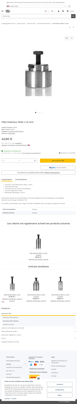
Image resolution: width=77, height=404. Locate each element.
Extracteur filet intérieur (16, 131)
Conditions (54, 373)
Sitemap (53, 376)
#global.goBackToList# (9, 23)
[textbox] (36, 6)
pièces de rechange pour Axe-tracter (13, 328)
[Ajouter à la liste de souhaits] (71, 38)
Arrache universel (8, 324)
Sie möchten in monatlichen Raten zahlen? (38, 173)
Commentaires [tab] (21, 179)
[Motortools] (8, 11)
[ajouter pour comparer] (67, 38)
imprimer (7, 398)
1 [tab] (35, 112)
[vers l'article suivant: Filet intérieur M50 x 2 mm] (73, 27)
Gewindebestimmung (13, 361)
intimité (14, 398)
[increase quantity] (35, 161)
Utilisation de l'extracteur (14, 367)
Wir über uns (10, 371)
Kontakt (8, 364)
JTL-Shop (67, 401)
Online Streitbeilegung (58, 366)
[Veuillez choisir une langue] (46, 11)
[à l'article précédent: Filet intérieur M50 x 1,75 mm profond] (70, 27)
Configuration (59, 390)
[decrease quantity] (4, 161)
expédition (18, 143)
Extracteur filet (6, 313)
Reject (60, 395)
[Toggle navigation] (2, 10)
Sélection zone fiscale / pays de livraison (14, 145)
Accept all (60, 384)
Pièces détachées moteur (9, 331)
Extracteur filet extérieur (10, 317)
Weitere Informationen (52, 173)
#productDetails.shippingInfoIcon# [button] (32, 153)
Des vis (4, 338)
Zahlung (8, 374)
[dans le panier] (3, 33)
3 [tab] (39, 112)
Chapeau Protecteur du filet (10, 342)
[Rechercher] (73, 16)
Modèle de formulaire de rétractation (59, 362)
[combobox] (36, 6)
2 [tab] (37, 112)
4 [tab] (41, 112)
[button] (58, 11)
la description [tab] (7, 179)
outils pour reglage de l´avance (11, 335)
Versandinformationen (13, 377)
